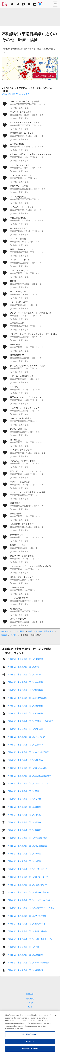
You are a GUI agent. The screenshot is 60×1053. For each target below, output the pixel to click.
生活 (30, 631)
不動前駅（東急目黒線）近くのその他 (24, 814)
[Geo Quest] (40, 4)
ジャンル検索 (18, 631)
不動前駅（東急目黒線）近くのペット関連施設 (28, 962)
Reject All (30, 1041)
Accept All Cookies (30, 1049)
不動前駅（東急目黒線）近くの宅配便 (24, 861)
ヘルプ (30, 1003)
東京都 (4, 635)
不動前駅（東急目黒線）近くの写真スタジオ (27, 885)
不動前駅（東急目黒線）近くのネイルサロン (27, 916)
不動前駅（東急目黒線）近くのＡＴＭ (24, 799)
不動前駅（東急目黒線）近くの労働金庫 (25, 744)
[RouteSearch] (18, 4)
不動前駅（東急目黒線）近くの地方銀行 (25, 690)
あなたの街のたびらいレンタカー (17, 94)
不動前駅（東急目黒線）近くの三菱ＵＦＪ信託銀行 (30, 721)
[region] (30, 68)
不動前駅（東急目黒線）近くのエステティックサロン (31, 908)
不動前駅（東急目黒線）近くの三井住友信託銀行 (29, 776)
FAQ (30, 1007)
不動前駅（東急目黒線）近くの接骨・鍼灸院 (27, 931)
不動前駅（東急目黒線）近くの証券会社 (25, 706)
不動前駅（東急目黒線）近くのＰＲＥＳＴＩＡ (28, 783)
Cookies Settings (29, 1034)
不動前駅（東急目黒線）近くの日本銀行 (25, 713)
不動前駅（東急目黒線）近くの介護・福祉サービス (30, 939)
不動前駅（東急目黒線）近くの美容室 (24, 822)
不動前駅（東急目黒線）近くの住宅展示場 (26, 923)
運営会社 (30, 994)
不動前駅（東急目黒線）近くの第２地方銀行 (27, 698)
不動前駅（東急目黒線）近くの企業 (23, 947)
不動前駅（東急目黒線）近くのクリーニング (27, 869)
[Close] (55, 1015)
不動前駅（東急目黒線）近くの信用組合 (25, 760)
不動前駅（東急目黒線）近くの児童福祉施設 (27, 838)
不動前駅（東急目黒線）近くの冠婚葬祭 (25, 955)
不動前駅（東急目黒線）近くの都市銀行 (25, 682)
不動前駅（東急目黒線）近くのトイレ (24, 674)
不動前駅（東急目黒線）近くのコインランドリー (29, 877)
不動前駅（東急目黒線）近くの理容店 (24, 830)
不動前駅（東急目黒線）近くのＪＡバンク (26, 737)
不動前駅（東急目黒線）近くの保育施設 (25, 970)
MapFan (5, 631)
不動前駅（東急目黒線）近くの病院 (23, 667)
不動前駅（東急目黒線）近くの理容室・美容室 (28, 892)
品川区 (14, 635)
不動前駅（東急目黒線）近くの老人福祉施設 (27, 846)
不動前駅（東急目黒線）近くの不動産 (24, 853)
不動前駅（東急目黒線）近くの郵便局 (24, 807)
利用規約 (30, 998)
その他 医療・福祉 (44, 631)
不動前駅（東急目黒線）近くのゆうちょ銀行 (27, 768)
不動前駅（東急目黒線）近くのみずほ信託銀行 (28, 752)
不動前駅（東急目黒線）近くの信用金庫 (25, 729)
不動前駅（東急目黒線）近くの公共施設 (25, 659)
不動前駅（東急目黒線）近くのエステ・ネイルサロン (31, 900)
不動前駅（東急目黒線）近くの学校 (23, 791)
